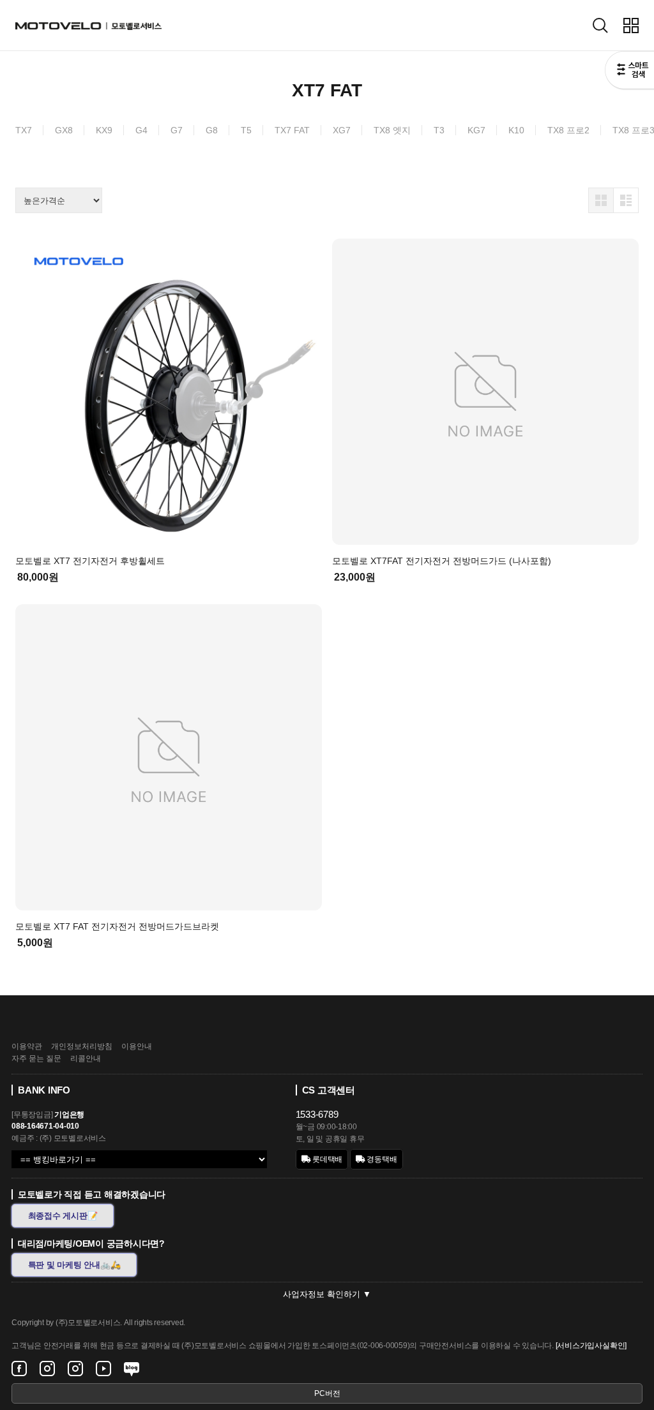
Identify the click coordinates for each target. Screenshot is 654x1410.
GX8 (64, 130)
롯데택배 (326, 1159)
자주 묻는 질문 (36, 1058)
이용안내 (136, 1046)
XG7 (342, 130)
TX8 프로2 (568, 130)
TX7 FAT (292, 130)
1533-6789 (317, 1114)
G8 (212, 130)
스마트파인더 (629, 71)
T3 (439, 130)
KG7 (476, 130)
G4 (141, 130)
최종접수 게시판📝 (63, 1216)
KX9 (104, 130)
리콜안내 (85, 1058)
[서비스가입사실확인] (591, 1345)
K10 (516, 130)
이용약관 (26, 1046)
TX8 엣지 (392, 130)
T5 (246, 130)
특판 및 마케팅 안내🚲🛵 (74, 1265)
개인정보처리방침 (81, 1046)
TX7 (23, 130)
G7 (177, 130)
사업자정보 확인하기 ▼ (327, 1294)
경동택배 (381, 1159)
